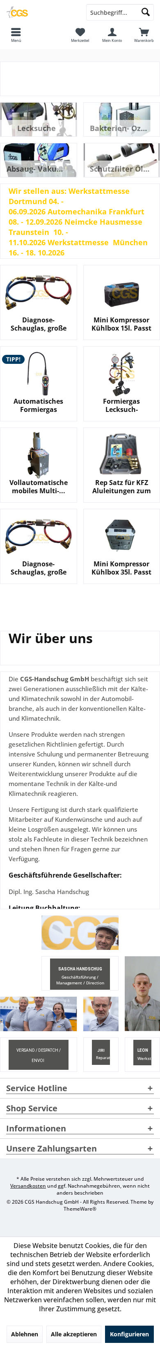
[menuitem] (144, 35)
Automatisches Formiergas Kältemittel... (38, 405)
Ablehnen (24, 1334)
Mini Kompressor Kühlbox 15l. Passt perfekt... (121, 324)
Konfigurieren (129, 1334)
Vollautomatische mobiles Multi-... (38, 486)
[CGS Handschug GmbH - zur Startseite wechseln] (40, 12)
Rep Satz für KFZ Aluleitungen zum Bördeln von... (121, 486)
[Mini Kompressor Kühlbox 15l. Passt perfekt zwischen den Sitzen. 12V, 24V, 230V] (122, 292)
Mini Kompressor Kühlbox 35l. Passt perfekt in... (121, 568)
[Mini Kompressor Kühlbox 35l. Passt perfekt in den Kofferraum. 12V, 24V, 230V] (122, 536)
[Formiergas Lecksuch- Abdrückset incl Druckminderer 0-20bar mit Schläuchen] (122, 374)
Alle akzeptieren (74, 1334)
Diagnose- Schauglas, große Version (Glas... (38, 324)
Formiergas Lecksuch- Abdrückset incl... (121, 405)
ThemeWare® (80, 1208)
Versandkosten (28, 1185)
